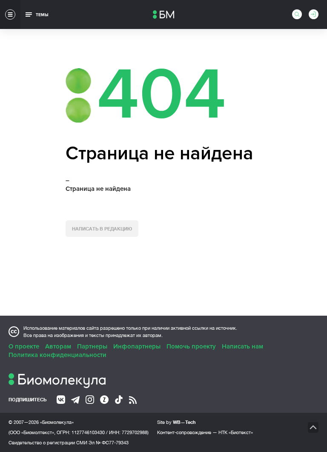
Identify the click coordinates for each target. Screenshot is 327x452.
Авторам (58, 346)
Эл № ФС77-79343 (109, 442)
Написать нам (242, 346)
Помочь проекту (191, 346)
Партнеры (92, 346)
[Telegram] (75, 400)
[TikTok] (119, 399)
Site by (176, 422)
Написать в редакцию (102, 228)
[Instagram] (90, 399)
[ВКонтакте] (61, 399)
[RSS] (133, 400)
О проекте (24, 346)
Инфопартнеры (137, 346)
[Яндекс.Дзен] (104, 399)
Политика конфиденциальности (57, 355)
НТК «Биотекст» (235, 432)
